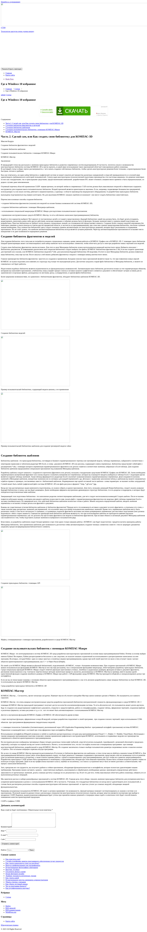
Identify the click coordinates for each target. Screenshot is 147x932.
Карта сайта (10, 75)
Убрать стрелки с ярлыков (16, 882)
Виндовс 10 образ (12, 870)
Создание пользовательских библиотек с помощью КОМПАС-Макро (33, 130)
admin (3, 95)
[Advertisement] (73, 50)
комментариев (13, 910)
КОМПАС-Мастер (13, 132)
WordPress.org (11, 912)
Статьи (17, 89)
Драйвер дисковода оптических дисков (21, 876)
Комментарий (6, 827)
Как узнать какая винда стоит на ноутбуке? (22, 863)
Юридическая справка (9, 925)
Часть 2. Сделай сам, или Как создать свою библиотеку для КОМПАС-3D (34, 123)
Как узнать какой (12, 878)
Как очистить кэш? (13, 859)
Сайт (3, 839)
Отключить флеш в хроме (16, 872)
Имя (3, 831)
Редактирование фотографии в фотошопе (22, 867)
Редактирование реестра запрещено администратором (27, 880)
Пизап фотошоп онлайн (15, 874)
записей (11, 908)
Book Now (10, 79)
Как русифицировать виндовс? (18, 888)
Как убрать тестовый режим (17, 884)
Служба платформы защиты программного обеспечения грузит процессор (35, 861)
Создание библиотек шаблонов (18, 127)
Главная (9, 73)
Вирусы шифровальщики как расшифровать (23, 865)
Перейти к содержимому (10, 2)
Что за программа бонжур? (16, 886)
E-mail (4, 835)
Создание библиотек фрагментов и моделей (23, 125)
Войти (8, 906)
